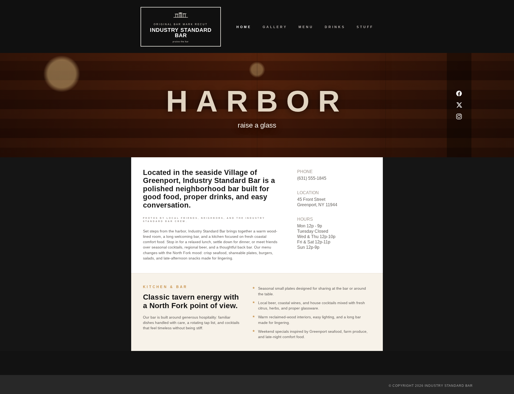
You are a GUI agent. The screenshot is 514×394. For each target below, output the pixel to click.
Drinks (335, 27)
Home (243, 27)
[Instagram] (459, 116)
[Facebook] (459, 93)
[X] (459, 105)
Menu (305, 27)
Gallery (275, 27)
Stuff (365, 27)
